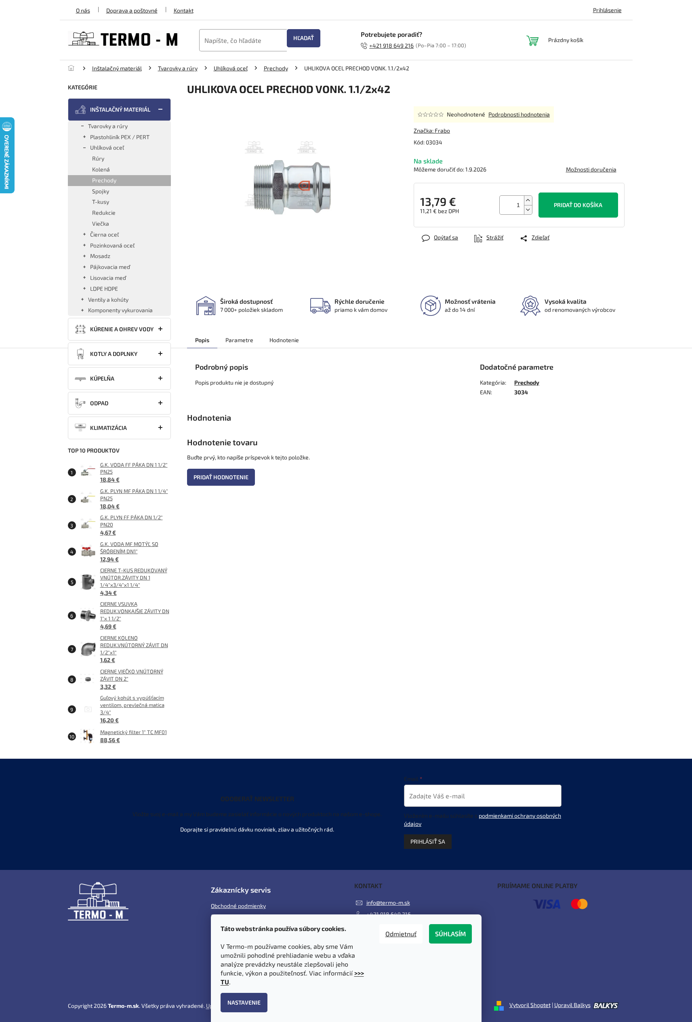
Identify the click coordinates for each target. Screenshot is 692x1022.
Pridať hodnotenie (221, 477)
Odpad (99, 403)
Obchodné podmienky (238, 905)
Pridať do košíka (578, 204)
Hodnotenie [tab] (284, 339)
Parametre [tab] (239, 339)
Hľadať (303, 37)
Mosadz (100, 255)
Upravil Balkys (572, 1004)
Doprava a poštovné (132, 10)
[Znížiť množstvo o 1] (528, 209)
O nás (83, 10)
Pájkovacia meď (110, 266)
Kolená (101, 169)
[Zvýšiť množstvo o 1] (528, 200)
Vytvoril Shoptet (530, 1004)
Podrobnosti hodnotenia (519, 114)
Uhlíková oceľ (107, 147)
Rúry (98, 158)
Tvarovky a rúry (108, 126)
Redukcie (104, 212)
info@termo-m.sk (388, 902)
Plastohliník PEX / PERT (119, 136)
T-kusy (100, 201)
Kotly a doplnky (113, 353)
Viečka (100, 223)
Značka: (432, 130)
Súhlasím (450, 933)
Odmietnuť (400, 933)
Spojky (100, 191)
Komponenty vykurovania (120, 310)
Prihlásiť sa (427, 841)
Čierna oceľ (104, 234)
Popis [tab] (202, 339)
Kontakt (184, 10)
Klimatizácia (108, 427)
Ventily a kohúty (108, 299)
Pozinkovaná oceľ (112, 245)
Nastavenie (244, 1002)
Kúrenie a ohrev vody (122, 329)
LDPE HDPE (104, 288)
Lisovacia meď (108, 277)
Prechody (104, 180)
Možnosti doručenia (591, 169)
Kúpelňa (102, 378)
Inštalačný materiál (120, 109)
